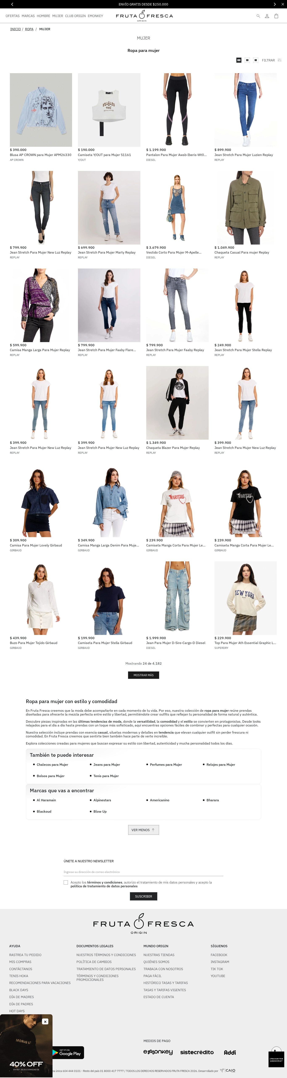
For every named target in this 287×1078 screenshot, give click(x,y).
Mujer (44, 29)
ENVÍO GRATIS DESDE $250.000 (143, 4)
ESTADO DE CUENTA (159, 997)
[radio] (239, 60)
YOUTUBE (218, 976)
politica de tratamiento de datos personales (104, 886)
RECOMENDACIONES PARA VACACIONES (40, 983)
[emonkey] (158, 1052)
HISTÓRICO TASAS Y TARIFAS (166, 983)
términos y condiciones (104, 882)
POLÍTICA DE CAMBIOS (94, 962)
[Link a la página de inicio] (16, 29)
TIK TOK (217, 969)
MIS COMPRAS (20, 962)
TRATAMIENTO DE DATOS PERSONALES (106, 969)
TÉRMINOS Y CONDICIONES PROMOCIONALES (97, 978)
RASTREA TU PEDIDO (25, 955)
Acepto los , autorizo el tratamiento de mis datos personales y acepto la (141, 884)
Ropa (29, 29)
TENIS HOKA (18, 976)
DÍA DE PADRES (21, 1004)
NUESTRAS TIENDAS (159, 955)
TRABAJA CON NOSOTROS (163, 969)
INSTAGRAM (220, 962)
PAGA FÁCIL (153, 976)
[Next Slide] (275, 4)
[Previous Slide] (12, 4)
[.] (267, 15)
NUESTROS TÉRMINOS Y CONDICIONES (106, 955)
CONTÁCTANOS (20, 969)
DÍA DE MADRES (21, 997)
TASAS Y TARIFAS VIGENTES (165, 990)
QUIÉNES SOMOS (156, 962)
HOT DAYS (17, 1011)
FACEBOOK (219, 955)
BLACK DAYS (18, 990)
